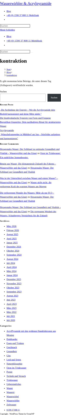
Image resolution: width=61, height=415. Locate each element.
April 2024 (12, 267)
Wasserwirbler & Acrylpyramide (25, 3)
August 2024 (12, 259)
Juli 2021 (11, 316)
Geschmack (12, 347)
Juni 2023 (11, 300)
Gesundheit (12, 351)
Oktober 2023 (13, 287)
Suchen (3, 91)
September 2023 (14, 292)
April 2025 (12, 238)
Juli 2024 (11, 263)
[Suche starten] (32, 52)
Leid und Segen (14, 360)
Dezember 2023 (14, 279)
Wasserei (10, 392)
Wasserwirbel (13, 396)
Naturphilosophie (14, 364)
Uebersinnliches (14, 384)
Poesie (9, 372)
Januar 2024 (12, 275)
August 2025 (12, 234)
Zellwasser (11, 404)
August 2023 (12, 296)
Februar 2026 (13, 230)
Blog (9, 36)
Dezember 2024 (14, 247)
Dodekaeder (12, 339)
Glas (9, 355)
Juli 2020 (11, 320)
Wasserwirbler (13, 400)
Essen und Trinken (15, 343)
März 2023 (11, 308)
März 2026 (11, 226)
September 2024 (14, 255)
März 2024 (11, 271)
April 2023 (12, 304)
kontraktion (12, 75)
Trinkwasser (12, 380)
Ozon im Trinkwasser (16, 368)
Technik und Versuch (16, 376)
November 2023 (14, 283)
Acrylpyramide (7, 130)
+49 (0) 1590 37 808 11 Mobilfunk (24, 40)
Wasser (10, 388)
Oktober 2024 (13, 251)
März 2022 (11, 312)
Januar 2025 (12, 243)
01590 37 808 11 (13, 410)
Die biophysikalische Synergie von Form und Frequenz (25, 118)
